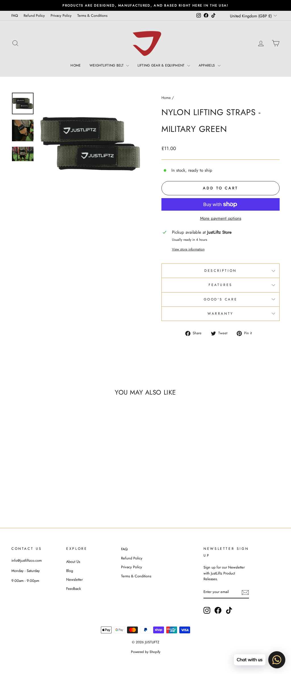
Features (220, 284)
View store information (188, 249)
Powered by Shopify (145, 651)
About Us (73, 561)
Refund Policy (34, 15)
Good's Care (221, 299)
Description (220, 270)
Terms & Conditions (92, 15)
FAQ (14, 15)
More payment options (220, 218)
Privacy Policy (61, 15)
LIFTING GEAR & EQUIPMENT (162, 65)
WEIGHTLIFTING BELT (107, 65)
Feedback (73, 588)
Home (166, 97)
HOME (75, 65)
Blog (69, 570)
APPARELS (207, 65)
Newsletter (74, 579)
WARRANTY (220, 313)
